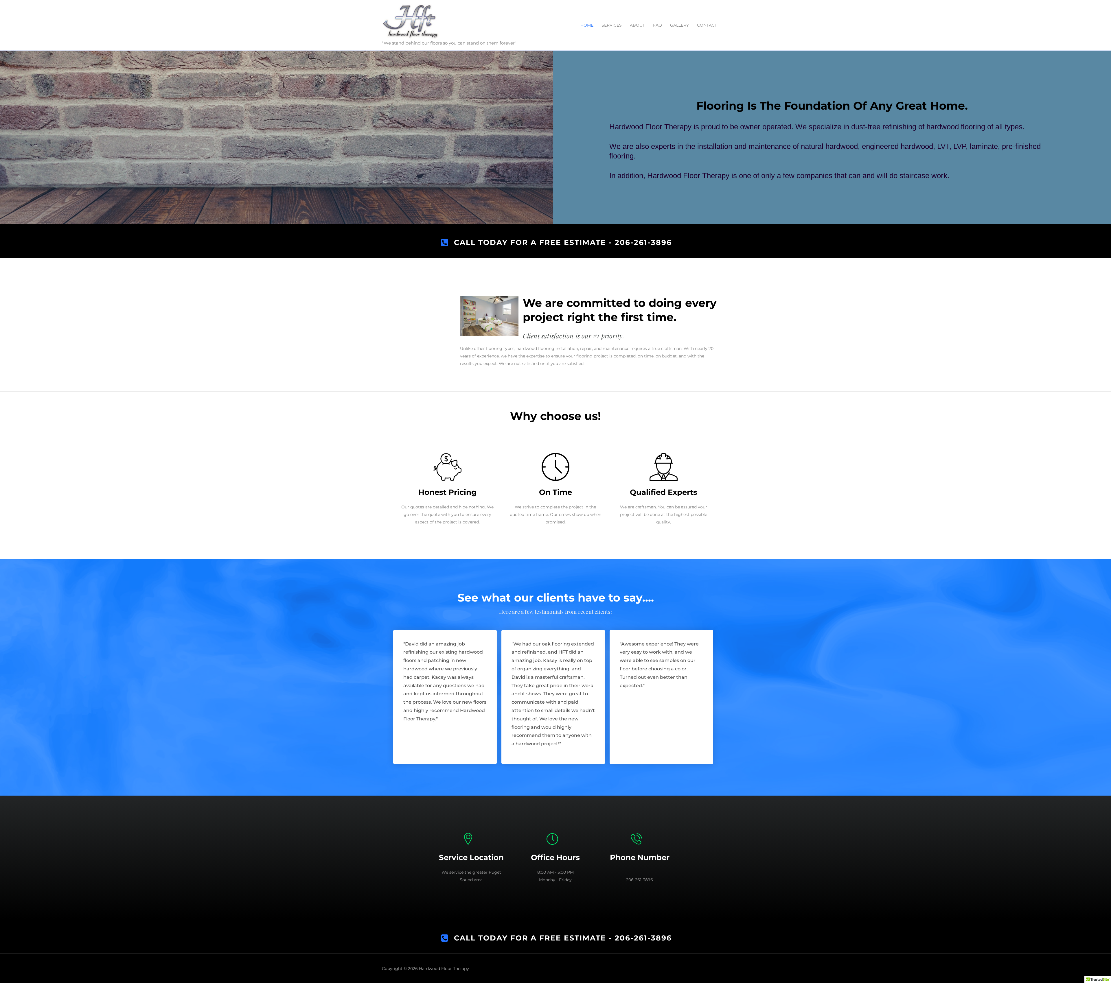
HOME (586, 25)
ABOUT (637, 25)
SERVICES (612, 25)
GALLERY (679, 25)
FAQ (657, 25)
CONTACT (707, 25)
